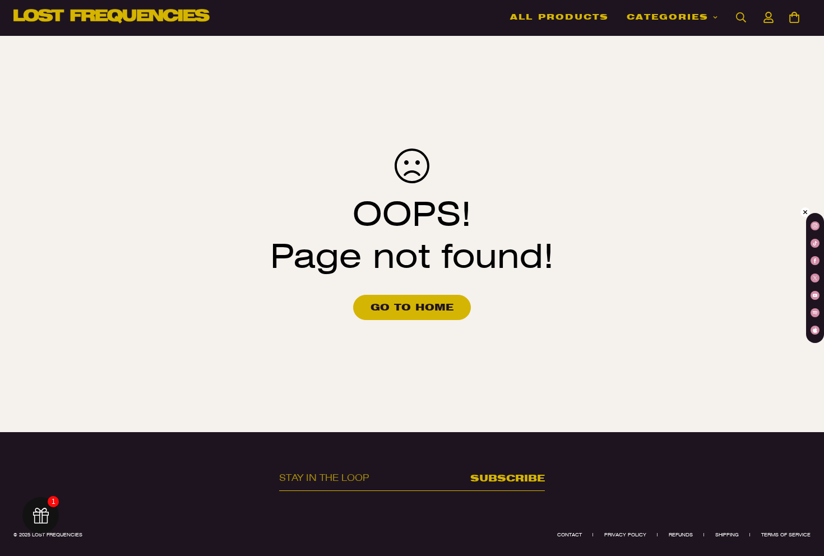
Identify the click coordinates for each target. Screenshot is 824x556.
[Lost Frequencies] (111, 17)
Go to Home (412, 307)
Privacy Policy (625, 535)
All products (559, 16)
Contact (569, 535)
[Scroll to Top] (802, 495)
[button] (794, 17)
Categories (668, 16)
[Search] (741, 17)
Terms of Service (786, 535)
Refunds (681, 535)
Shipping (727, 535)
